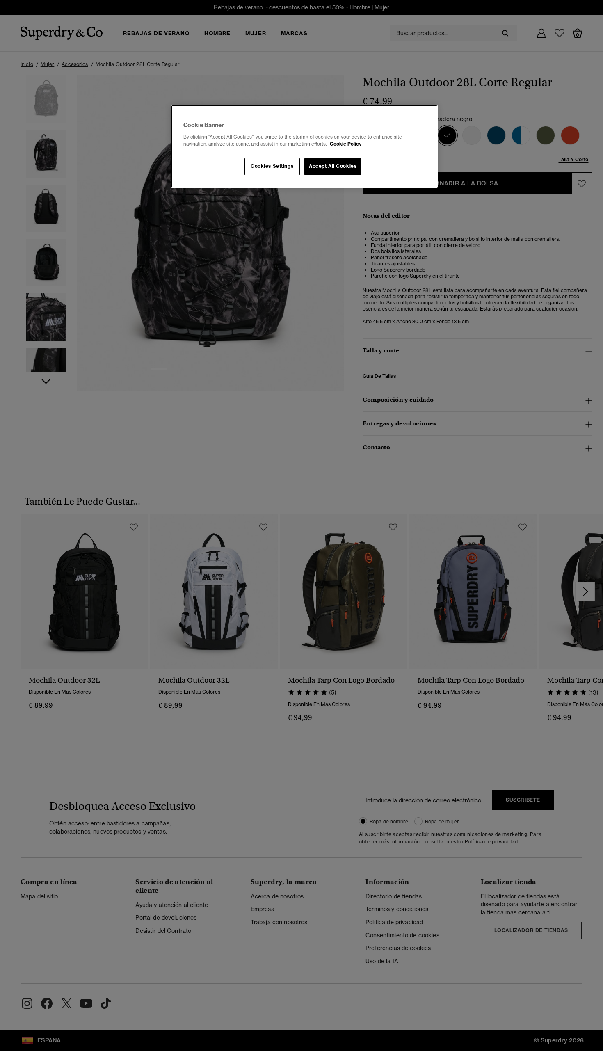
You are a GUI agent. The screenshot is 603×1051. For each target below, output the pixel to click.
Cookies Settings (272, 166)
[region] (304, 146)
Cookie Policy (345, 144)
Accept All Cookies (332, 166)
